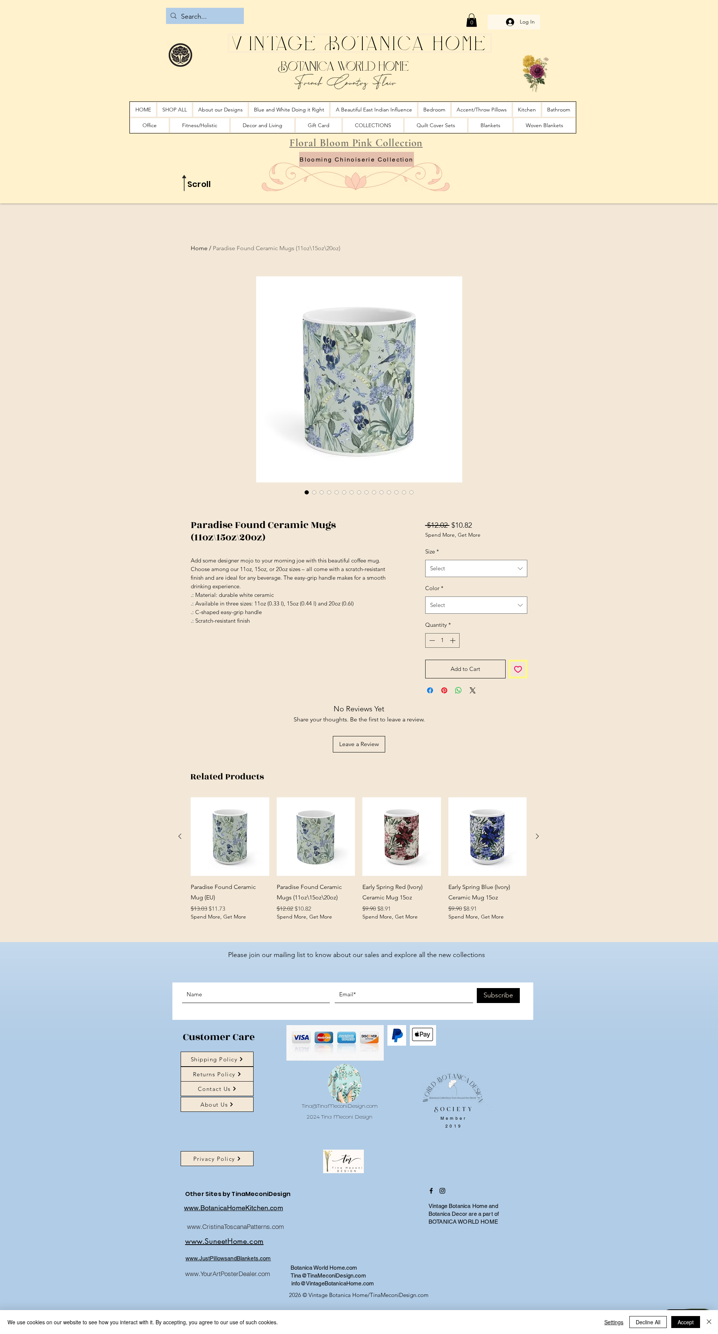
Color (434, 607)
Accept (686, 1322)
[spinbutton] (442, 660)
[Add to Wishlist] (518, 688)
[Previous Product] (179, 855)
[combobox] (476, 588)
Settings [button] (613, 1322)
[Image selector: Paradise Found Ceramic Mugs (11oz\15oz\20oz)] (306, 492)
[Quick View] (230, 856)
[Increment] (453, 660)
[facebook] (431, 1210)
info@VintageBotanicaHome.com (332, 1303)
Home (199, 248)
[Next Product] (537, 855)
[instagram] (442, 1210)
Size (432, 570)
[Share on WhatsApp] (458, 709)
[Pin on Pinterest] (444, 709)
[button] (471, 20)
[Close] (709, 1322)
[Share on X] (472, 709)
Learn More (451, 554)
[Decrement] (431, 660)
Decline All (648, 1322)
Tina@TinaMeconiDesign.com (340, 1125)
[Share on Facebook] (430, 709)
